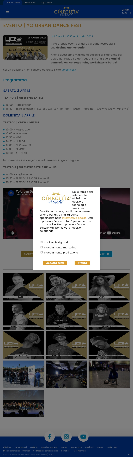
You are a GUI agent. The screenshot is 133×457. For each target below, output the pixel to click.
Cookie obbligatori (56, 242)
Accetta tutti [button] (55, 263)
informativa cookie (74, 218)
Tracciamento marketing (60, 247)
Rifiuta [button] (82, 263)
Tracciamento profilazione (61, 252)
